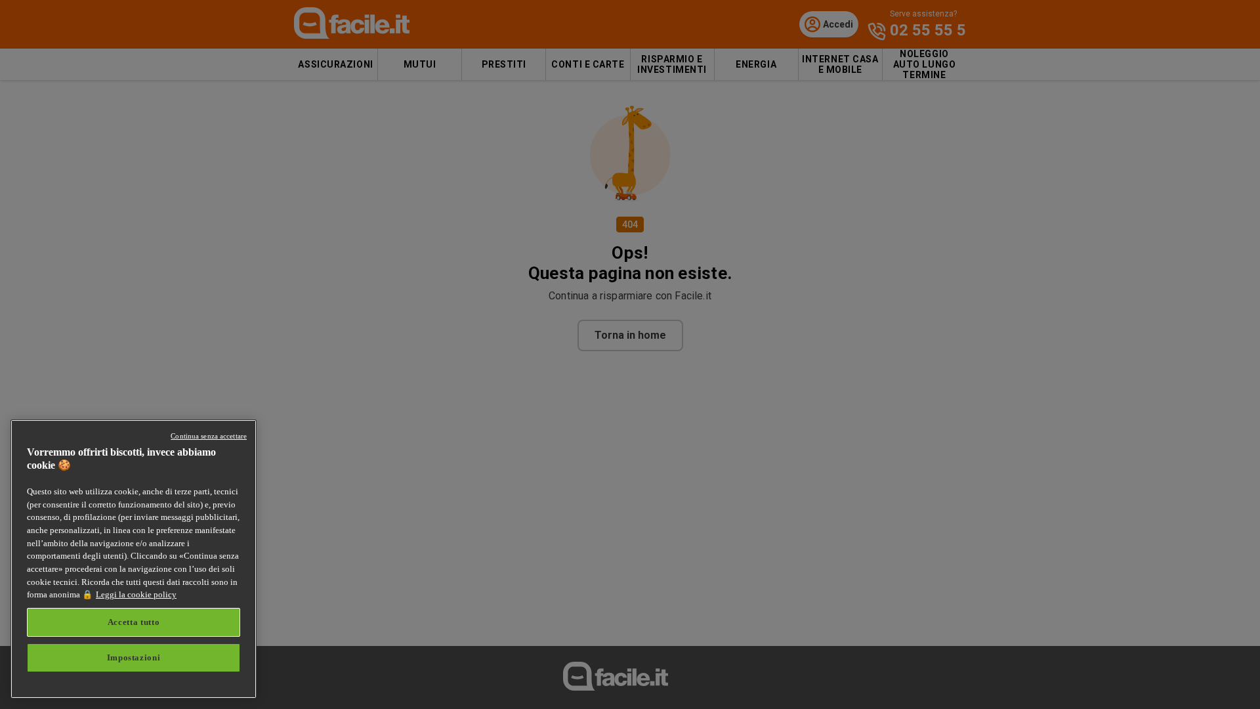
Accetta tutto (134, 622)
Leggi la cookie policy (136, 594)
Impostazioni (134, 657)
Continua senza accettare (209, 436)
